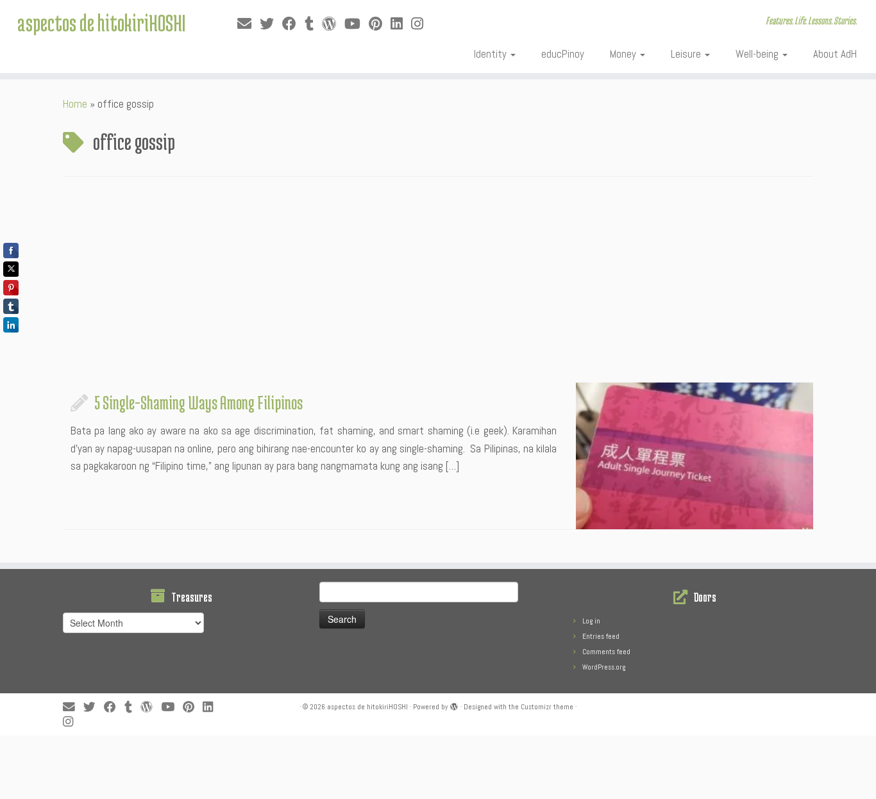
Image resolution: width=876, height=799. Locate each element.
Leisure (687, 54)
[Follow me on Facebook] (293, 24)
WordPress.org (603, 667)
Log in (591, 620)
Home (75, 104)
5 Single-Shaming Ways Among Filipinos (198, 402)
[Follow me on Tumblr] (313, 24)
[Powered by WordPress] (454, 704)
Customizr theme (547, 706)
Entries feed (600, 636)
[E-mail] (248, 24)
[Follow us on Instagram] (421, 24)
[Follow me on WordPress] (333, 24)
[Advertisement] (438, 286)
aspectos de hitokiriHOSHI (101, 22)
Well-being (758, 54)
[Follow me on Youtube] (356, 24)
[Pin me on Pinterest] (380, 24)
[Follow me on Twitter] (271, 24)
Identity (491, 54)
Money (624, 54)
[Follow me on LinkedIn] (401, 24)
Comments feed (606, 651)
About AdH (835, 54)
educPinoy (562, 54)
